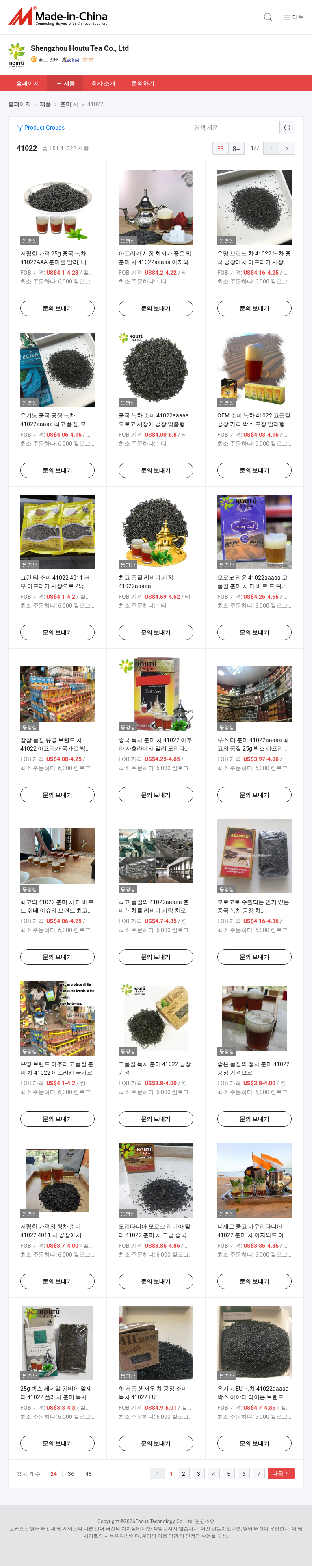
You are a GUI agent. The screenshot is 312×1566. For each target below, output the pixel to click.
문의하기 (143, 83)
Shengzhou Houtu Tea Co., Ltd (80, 48)
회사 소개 (103, 83)
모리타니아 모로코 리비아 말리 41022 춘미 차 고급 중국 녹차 (155, 1234)
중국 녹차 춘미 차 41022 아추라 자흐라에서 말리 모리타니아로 (155, 748)
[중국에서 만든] (59, 16)
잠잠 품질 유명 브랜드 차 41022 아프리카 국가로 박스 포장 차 (55, 748)
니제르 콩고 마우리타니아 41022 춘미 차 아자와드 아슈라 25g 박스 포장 (253, 1234)
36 (71, 1473)
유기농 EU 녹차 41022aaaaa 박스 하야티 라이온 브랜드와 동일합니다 (253, 1396)
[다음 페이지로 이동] (287, 148)
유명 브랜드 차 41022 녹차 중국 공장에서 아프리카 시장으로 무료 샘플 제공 (254, 261)
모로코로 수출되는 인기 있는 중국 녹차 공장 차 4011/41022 (253, 910)
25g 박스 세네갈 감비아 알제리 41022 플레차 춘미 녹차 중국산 (57, 1396)
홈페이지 (27, 83)
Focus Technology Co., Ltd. (164, 1521)
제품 (69, 83)
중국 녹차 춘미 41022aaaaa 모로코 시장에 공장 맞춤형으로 (155, 423)
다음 (278, 1473)
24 (53, 1474)
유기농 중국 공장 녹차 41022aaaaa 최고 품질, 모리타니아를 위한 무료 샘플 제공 (56, 423)
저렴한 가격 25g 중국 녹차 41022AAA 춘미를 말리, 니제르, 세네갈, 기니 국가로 (56, 261)
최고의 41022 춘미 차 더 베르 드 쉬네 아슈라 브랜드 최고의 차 (57, 910)
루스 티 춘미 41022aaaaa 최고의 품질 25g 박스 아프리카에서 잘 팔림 (253, 748)
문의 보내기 (57, 308)
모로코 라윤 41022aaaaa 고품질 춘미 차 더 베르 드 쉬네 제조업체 (252, 585)
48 (88, 1473)
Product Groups (44, 127)
